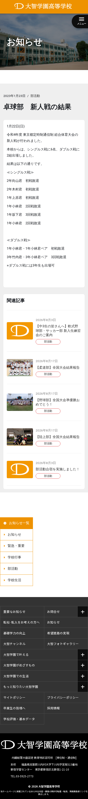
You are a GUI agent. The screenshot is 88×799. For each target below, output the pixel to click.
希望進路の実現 (58, 633)
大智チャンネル (14, 643)
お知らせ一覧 (19, 523)
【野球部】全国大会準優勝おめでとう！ (58, 402)
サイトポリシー (14, 697)
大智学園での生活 (16, 676)
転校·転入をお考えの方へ (21, 622)
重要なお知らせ (14, 611)
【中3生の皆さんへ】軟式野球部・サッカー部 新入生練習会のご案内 (58, 330)
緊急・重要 (16, 546)
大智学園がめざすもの (19, 665)
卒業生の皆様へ (14, 708)
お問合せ (53, 611)
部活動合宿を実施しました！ (58, 469)
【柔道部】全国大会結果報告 (58, 368)
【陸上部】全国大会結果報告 (58, 437)
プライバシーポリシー (63, 697)
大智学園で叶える (16, 654)
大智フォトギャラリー (63, 643)
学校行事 (14, 557)
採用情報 (53, 708)
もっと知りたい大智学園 (20, 686)
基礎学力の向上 (14, 633)
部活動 (35, 96)
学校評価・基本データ (19, 719)
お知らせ (14, 534)
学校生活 (14, 580)
